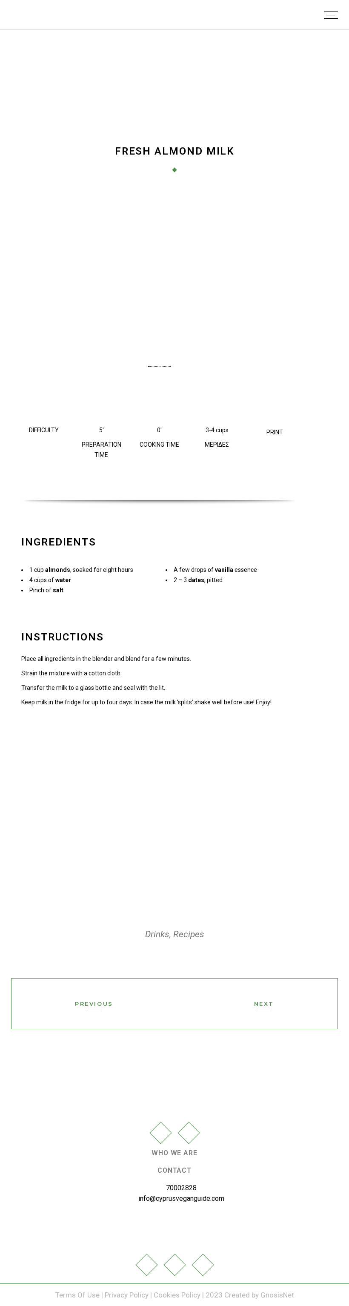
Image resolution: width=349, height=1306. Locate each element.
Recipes (188, 934)
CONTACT (174, 1170)
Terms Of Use (78, 1295)
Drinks (157, 934)
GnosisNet (277, 1295)
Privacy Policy (127, 1295)
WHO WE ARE (175, 1153)
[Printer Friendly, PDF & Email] (274, 418)
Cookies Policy (177, 1295)
